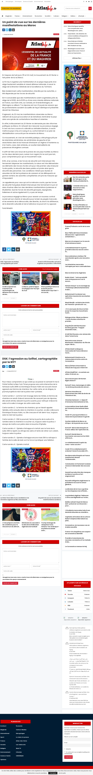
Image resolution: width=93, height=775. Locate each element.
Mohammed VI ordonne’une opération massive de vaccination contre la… (77, 296)
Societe (3, 744)
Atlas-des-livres (21, 741)
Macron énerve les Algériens (75, 273)
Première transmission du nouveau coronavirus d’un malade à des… (78, 540)
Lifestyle (81, 16)
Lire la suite (62, 773)
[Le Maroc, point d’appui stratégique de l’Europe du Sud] (31, 278)
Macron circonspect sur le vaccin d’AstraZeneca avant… (77, 242)
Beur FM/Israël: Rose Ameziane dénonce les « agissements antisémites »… (76, 235)
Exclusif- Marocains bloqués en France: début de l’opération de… (77, 429)
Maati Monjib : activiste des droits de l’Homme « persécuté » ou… (77, 303)
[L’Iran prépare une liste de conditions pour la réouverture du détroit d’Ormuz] (11, 514)
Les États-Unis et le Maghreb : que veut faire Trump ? (79, 694)
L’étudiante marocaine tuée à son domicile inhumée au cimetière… (77, 511)
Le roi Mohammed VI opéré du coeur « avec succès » (76, 443)
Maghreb (8, 16)
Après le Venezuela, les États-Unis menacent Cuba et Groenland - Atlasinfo (79, 679)
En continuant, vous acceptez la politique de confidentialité (77, 752)
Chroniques (18, 1)
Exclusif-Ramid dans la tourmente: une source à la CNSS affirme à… (77, 436)
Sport (2, 737)
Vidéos (72, 16)
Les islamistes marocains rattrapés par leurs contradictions (78, 266)
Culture (56, 16)
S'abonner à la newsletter (11, 8)
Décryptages (9, 1)
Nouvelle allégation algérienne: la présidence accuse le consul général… (77, 482)
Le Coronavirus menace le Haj (76, 546)
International (27, 16)
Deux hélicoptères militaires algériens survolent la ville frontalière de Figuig (79, 630)
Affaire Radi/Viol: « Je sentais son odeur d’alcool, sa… (77, 373)
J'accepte (53, 773)
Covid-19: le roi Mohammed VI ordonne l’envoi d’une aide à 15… (77, 450)
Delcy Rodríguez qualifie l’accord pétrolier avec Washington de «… (79, 197)
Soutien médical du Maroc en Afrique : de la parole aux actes (76, 422)
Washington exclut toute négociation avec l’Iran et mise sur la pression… (76, 51)
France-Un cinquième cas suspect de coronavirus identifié (77, 533)
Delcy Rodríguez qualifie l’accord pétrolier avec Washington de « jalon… (76, 28)
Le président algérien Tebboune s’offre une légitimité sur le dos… (77, 496)
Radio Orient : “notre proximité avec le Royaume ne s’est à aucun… (76, 279)
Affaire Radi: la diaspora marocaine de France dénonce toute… (76, 351)
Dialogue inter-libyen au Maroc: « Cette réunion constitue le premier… (76, 319)
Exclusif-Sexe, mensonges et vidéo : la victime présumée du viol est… (78, 386)
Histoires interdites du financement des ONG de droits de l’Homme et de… (77, 393)
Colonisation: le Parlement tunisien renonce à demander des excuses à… (78, 466)
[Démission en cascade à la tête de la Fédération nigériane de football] (31, 514)
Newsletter (47, 1)
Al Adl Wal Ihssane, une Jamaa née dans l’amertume (78, 335)
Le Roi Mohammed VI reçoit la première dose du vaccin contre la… (76, 250)
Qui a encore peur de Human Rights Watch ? (75, 380)
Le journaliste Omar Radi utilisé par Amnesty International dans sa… (77, 408)
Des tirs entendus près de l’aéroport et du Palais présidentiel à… (81, 179)
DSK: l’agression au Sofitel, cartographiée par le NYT (9, 262)
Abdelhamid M (73, 643)
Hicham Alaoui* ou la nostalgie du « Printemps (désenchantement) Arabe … (77, 288)
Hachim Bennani (74, 692)
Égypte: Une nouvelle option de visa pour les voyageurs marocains (79, 663)
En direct (44, 273)
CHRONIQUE (19, 756)
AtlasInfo (68, 749)
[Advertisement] (77, 564)
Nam (70, 628)
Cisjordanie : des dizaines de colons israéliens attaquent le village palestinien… (78, 36)
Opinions (56, 34)
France (17, 16)
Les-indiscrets (21, 744)
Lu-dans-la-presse (22, 737)
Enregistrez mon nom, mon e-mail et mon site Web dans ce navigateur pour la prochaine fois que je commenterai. (28, 342)
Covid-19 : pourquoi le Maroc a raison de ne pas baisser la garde (77, 416)
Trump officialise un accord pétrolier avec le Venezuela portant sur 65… (81, 208)
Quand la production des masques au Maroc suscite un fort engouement (78, 474)
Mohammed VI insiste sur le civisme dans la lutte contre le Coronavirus (76, 359)
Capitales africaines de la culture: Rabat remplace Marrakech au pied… (77, 519)
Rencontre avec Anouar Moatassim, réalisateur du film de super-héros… (77, 342)
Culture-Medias (21, 730)
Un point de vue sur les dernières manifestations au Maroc (49, 499)
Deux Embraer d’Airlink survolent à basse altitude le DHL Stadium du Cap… (77, 43)
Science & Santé (28, 1)
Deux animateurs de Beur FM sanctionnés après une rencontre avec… (77, 258)
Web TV (18, 748)
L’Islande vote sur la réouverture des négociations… (80, 188)
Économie (38, 16)
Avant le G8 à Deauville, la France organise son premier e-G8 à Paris (49, 262)
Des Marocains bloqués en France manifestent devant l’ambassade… (77, 457)
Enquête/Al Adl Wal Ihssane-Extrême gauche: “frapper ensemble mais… (75, 328)
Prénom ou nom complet (70, 736)
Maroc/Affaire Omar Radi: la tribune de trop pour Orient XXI (76, 367)
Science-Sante (5, 756)
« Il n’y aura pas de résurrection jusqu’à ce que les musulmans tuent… (76, 311)
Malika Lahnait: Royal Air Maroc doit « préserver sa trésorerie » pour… (76, 504)
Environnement (38, 1)
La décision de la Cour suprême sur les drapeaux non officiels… (76, 490)
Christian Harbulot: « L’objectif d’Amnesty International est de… (77, 401)
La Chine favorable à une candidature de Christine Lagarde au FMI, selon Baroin (14, 499)
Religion (64, 16)
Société (47, 16)
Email (65, 742)
